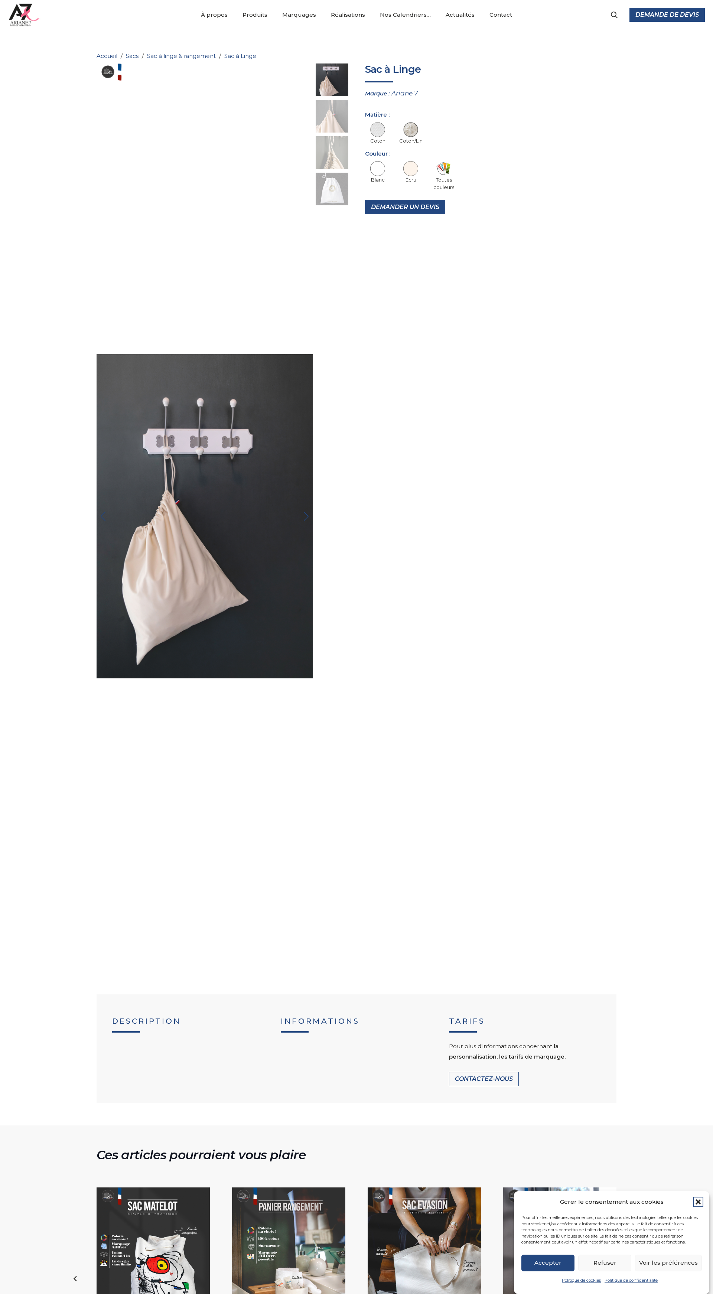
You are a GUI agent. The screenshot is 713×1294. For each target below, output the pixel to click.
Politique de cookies (581, 1280)
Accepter (547, 1262)
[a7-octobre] (25, 15)
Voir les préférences (668, 1262)
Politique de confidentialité (631, 1280)
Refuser (604, 1262)
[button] (698, 1202)
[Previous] (76, 1279)
